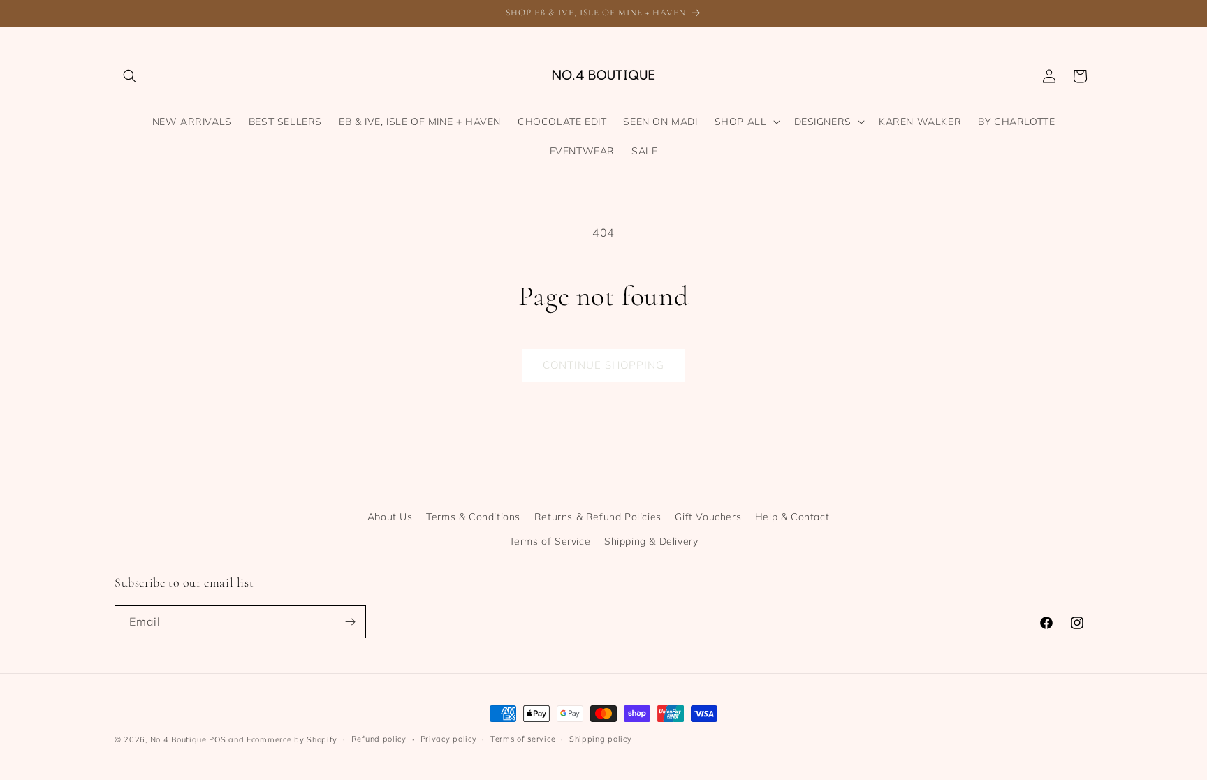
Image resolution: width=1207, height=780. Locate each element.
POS (217, 739)
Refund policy (379, 739)
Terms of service (522, 739)
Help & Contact (792, 516)
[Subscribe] (350, 621)
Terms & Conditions (473, 516)
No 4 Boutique (178, 739)
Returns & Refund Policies (597, 516)
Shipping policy (600, 739)
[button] (130, 76)
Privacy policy (448, 739)
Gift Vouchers (708, 516)
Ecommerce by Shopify (292, 739)
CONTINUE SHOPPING (603, 364)
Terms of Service (550, 541)
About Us (390, 516)
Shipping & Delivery (651, 541)
